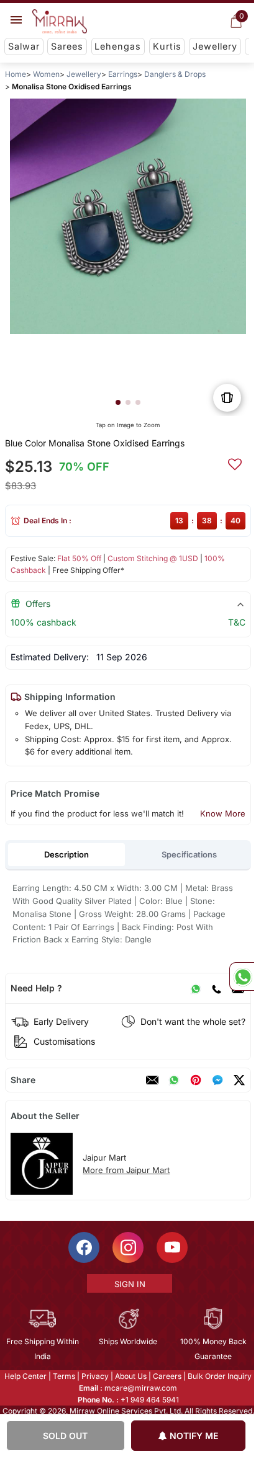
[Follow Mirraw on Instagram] (127, 1247)
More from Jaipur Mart (126, 1170)
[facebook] (217, 1080)
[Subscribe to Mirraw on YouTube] (171, 1247)
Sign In (128, 1284)
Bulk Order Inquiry (219, 1376)
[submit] (235, 462)
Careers (166, 1376)
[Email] (152, 1080)
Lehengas (117, 46)
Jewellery (215, 46)
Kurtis (167, 46)
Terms (63, 1376)
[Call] (216, 988)
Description (66, 854)
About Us (130, 1376)
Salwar (24, 46)
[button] (118, 402)
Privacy (94, 1376)
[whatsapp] (174, 1080)
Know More (222, 813)
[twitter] (239, 1080)
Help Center (25, 1376)
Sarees (67, 46)
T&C (236, 622)
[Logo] (59, 21)
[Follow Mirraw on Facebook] (83, 1247)
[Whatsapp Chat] (241, 976)
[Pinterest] (196, 1080)
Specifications (189, 854)
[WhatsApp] (196, 988)
